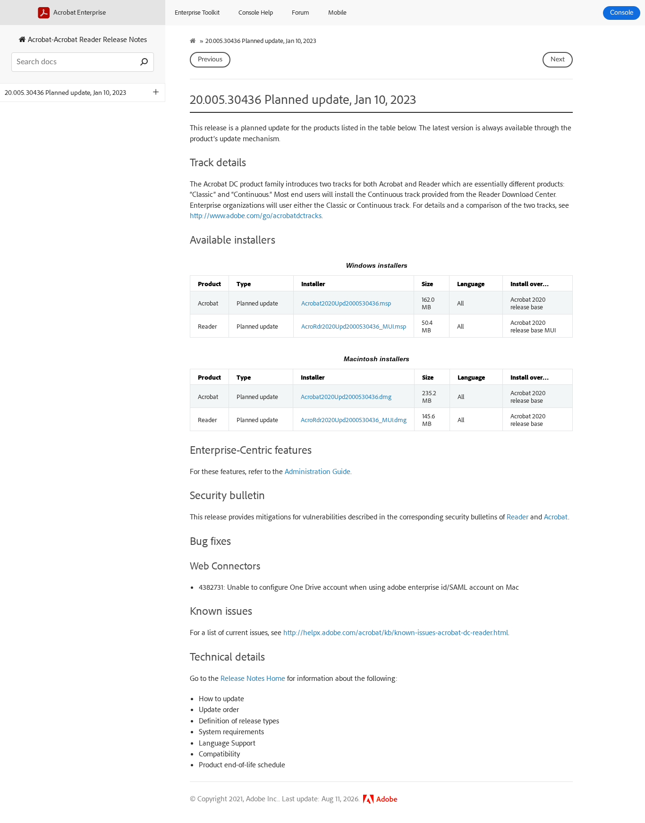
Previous (210, 59)
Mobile (337, 12)
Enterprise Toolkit (197, 12)
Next (558, 59)
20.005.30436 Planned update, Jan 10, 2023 (65, 92)
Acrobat (556, 516)
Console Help (255, 12)
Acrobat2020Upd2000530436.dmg (346, 396)
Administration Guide (317, 471)
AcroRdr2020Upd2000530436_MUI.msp (353, 326)
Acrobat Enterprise (79, 12)
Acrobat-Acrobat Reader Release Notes (86, 39)
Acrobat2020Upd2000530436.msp (346, 302)
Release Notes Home (253, 678)
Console (621, 12)
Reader (517, 516)
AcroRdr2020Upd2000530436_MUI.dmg (354, 419)
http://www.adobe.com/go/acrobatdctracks (256, 215)
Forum (300, 12)
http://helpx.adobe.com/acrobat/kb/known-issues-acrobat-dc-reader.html (395, 632)
